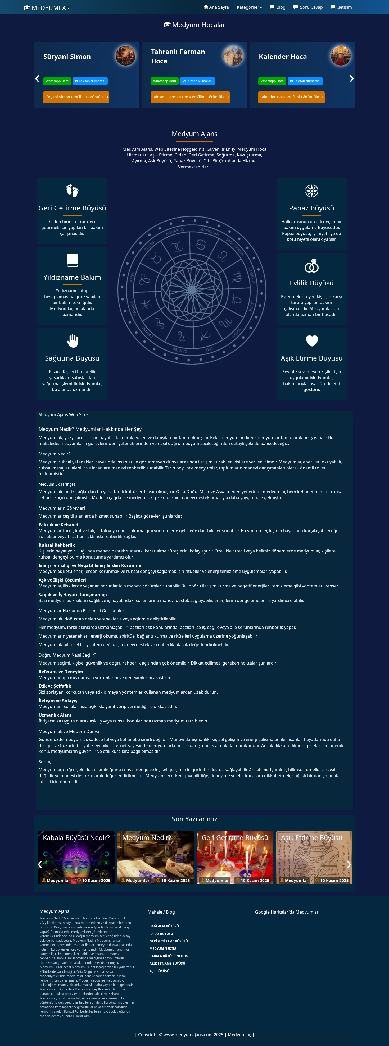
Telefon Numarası (91, 81)
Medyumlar (50, 8)
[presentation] (37, 76)
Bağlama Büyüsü (164, 926)
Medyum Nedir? (163, 948)
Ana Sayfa (219, 7)
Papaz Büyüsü (161, 934)
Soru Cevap (311, 7)
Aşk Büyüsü (159, 971)
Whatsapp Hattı (57, 81)
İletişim (344, 7)
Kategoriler (248, 7)
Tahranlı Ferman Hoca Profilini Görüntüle (81, 96)
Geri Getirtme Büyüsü (169, 941)
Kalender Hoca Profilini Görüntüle (182, 96)
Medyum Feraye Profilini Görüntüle (291, 96)
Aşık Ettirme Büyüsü (167, 963)
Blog (280, 7)
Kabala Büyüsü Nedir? (169, 956)
